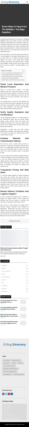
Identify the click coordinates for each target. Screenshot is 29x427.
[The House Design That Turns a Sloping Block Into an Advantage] (23, 302)
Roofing (4, 288)
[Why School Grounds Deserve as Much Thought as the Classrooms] (14, 238)
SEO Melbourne (7, 405)
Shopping (4, 285)
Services (4, 291)
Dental (4, 268)
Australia (14, 363)
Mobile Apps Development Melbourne (12, 418)
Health (4, 279)
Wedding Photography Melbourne (10, 368)
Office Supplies (6, 271)
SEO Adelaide (7, 407)
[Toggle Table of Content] (22, 71)
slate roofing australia (19, 374)
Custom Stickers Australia (9, 365)
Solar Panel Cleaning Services (9, 371)
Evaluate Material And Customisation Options (12, 76)
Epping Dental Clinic (16, 360)
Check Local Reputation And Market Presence (12, 73)
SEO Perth (6, 410)
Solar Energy (6, 277)
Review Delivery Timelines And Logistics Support (13, 80)
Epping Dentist (6, 363)
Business (4, 265)
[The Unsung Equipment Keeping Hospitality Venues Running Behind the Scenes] (23, 309)
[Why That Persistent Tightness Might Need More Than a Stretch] (23, 316)
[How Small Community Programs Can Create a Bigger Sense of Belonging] (23, 323)
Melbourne (20, 363)
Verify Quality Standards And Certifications (12, 74)
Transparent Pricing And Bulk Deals (10, 78)
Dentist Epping (6, 360)
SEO (3, 282)
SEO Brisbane (7, 413)
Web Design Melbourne (9, 415)
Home (3, 274)
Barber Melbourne (7, 374)
